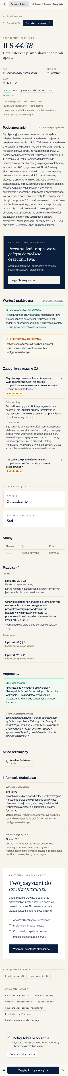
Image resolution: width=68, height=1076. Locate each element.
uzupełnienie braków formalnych (24, 1008)
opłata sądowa (46, 1002)
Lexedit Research (45, 4)
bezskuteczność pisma (18, 1014)
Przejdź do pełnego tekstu (53, 127)
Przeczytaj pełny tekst (21, 1054)
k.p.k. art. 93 (39, 976)
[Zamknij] (63, 1070)
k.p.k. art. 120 (14, 976)
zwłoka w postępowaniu (18, 1002)
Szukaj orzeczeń (14, 16)
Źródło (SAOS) (13, 23)
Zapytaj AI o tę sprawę (36, 23)
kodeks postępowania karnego (22, 1020)
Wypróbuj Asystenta (23, 280)
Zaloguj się (58, 4)
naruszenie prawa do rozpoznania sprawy (29, 995)
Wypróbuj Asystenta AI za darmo (31, 948)
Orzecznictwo (18, 4)
